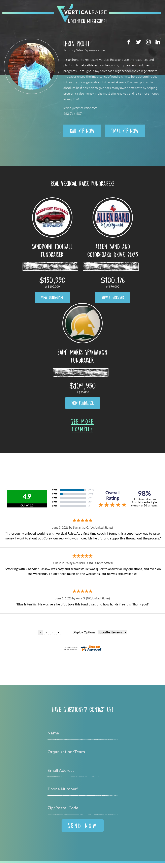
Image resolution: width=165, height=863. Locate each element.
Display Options (83, 632)
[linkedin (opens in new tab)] (158, 42)
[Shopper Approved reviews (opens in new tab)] (82, 648)
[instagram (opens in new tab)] (148, 42)
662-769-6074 (73, 113)
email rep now (124, 131)
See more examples (82, 425)
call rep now (82, 131)
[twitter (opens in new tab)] (138, 42)
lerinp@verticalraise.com (80, 108)
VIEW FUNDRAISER (52, 297)
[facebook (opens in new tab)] (129, 42)
